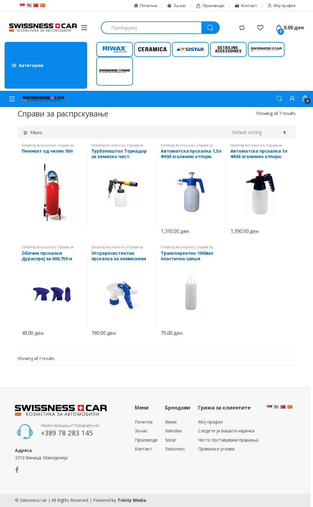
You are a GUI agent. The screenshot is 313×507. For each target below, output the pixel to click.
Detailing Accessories (39, 145)
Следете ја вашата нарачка (226, 431)
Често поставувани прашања (228, 440)
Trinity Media (131, 500)
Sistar (190, 49)
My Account (292, 98)
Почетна (144, 422)
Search (279, 98)
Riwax (114, 49)
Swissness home (115, 71)
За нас (141, 431)
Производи (213, 5)
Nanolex (173, 431)
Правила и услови (216, 449)
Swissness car (266, 49)
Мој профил (285, 5)
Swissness (175, 449)
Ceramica (152, 49)
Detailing (228, 49)
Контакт (143, 449)
